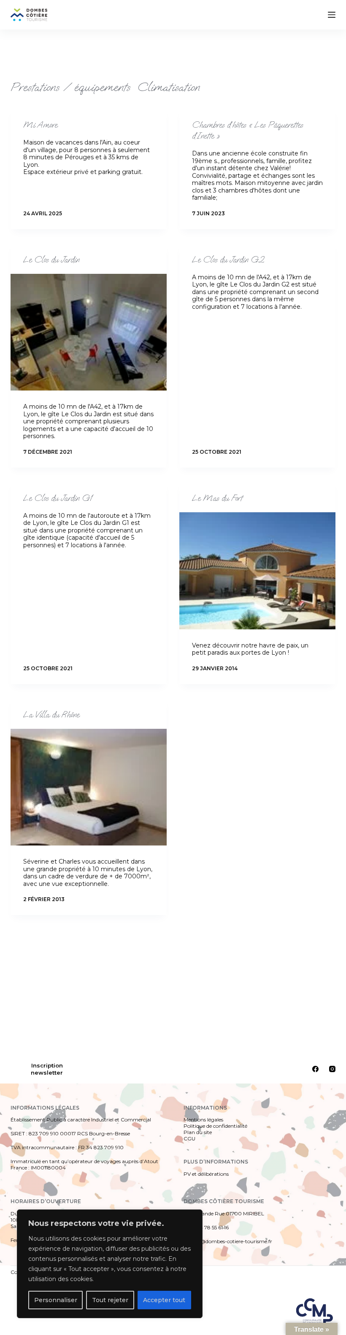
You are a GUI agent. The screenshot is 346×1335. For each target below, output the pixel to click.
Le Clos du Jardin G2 (228, 259)
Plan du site (198, 1132)
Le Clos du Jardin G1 (57, 498)
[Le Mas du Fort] (257, 570)
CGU (189, 1138)
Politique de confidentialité (215, 1126)
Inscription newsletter (47, 1068)
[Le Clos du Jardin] (89, 332)
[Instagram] (332, 1069)
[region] (110, 1263)
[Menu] (331, 15)
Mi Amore (40, 125)
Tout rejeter (110, 1300)
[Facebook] (315, 1069)
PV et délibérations (206, 1174)
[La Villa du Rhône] (89, 787)
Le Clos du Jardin (51, 259)
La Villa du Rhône (51, 714)
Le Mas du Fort (217, 498)
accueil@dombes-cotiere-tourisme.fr (228, 1241)
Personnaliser (55, 1300)
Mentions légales (203, 1119)
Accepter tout (164, 1300)
